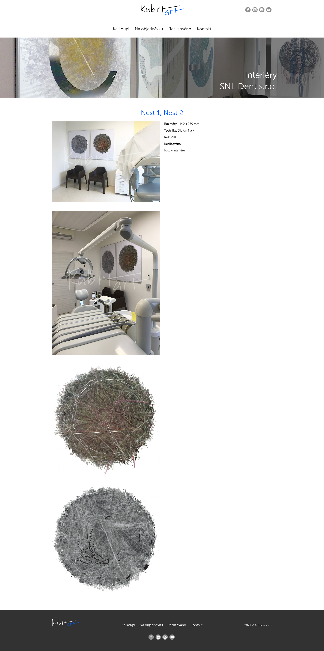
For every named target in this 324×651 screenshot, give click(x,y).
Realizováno (180, 28)
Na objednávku (149, 28)
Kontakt (204, 28)
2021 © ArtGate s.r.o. (258, 625)
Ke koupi (121, 28)
